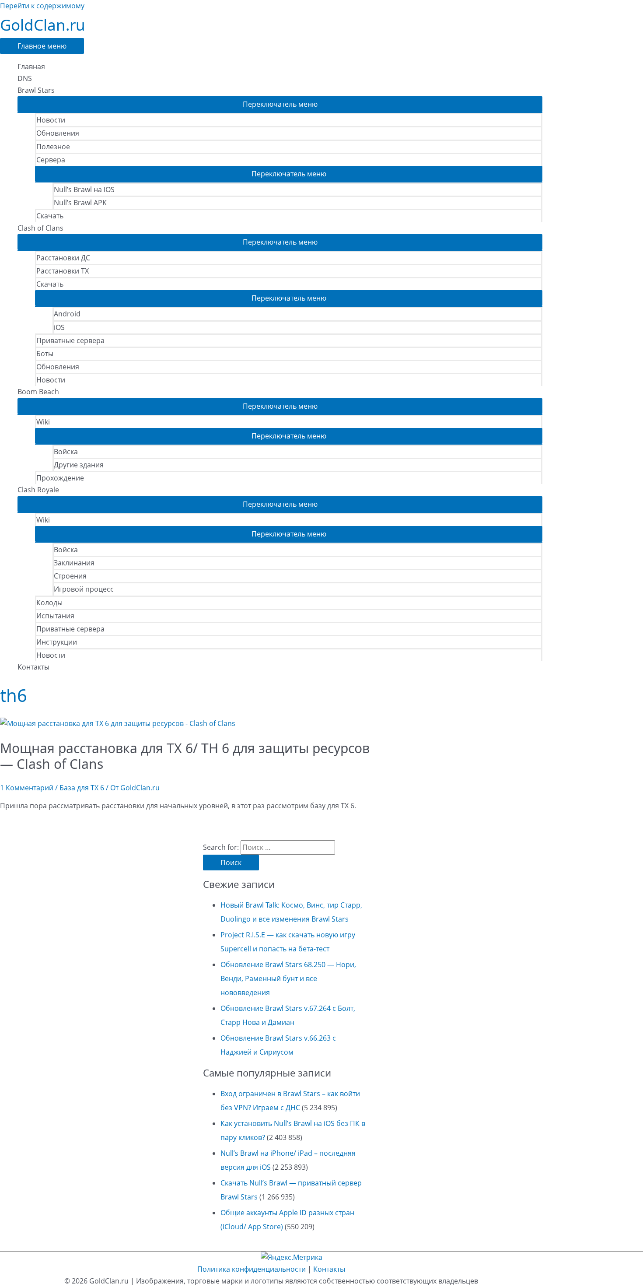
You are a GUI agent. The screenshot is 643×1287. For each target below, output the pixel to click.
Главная (31, 66)
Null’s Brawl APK (80, 202)
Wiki (43, 422)
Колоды (49, 602)
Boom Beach (38, 391)
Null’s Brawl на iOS (84, 189)
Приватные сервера (70, 340)
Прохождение (60, 478)
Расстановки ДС (63, 258)
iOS (59, 327)
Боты (44, 353)
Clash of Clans (40, 228)
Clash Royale (38, 489)
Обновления (57, 133)
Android (67, 314)
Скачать (49, 216)
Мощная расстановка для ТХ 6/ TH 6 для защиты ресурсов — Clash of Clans (185, 756)
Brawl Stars (36, 90)
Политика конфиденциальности (251, 1269)
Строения (70, 576)
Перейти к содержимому (42, 6)
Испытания (55, 616)
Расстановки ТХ (62, 271)
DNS (24, 78)
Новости (50, 120)
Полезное (53, 146)
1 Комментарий (26, 788)
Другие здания (79, 465)
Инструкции (56, 642)
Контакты (33, 667)
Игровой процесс (84, 589)
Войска (66, 451)
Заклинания (74, 563)
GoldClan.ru (42, 24)
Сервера (50, 160)
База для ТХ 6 (81, 788)
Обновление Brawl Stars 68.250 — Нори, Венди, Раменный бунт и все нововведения (288, 978)
